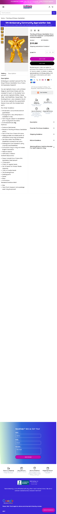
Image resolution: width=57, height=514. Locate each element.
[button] (3, 7)
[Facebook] (31, 30)
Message (18, 447)
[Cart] (52, 7)
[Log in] (49, 7)
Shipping (32, 46)
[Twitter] (35, 30)
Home (3, 18)
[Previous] (7, 49)
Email (17, 440)
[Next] (25, 49)
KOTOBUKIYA (44, 40)
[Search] (54, 13)
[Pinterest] (38, 30)
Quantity (33, 52)
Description (12, 73)
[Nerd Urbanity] (28, 7)
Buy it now (42, 63)
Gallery (3, 73)
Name (16, 432)
